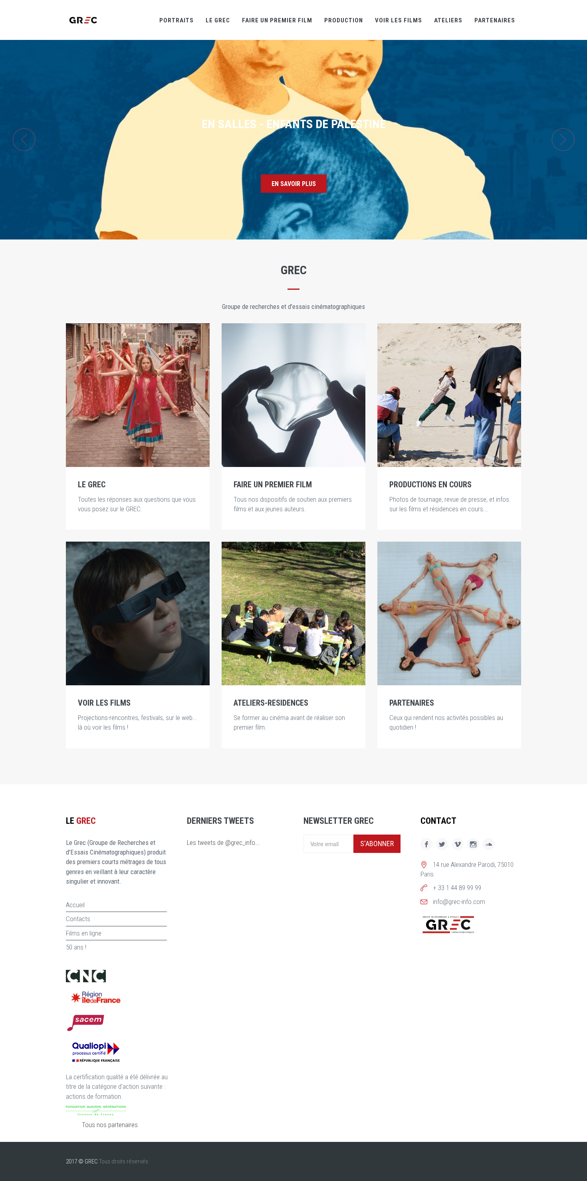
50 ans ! (76, 947)
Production (343, 20)
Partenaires (494, 20)
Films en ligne (83, 933)
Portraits (176, 20)
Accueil (75, 905)
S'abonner (377, 843)
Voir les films (398, 20)
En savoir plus (294, 184)
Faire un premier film (277, 20)
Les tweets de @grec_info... (223, 843)
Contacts (78, 919)
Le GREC (218, 20)
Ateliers (448, 20)
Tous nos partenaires (110, 1125)
